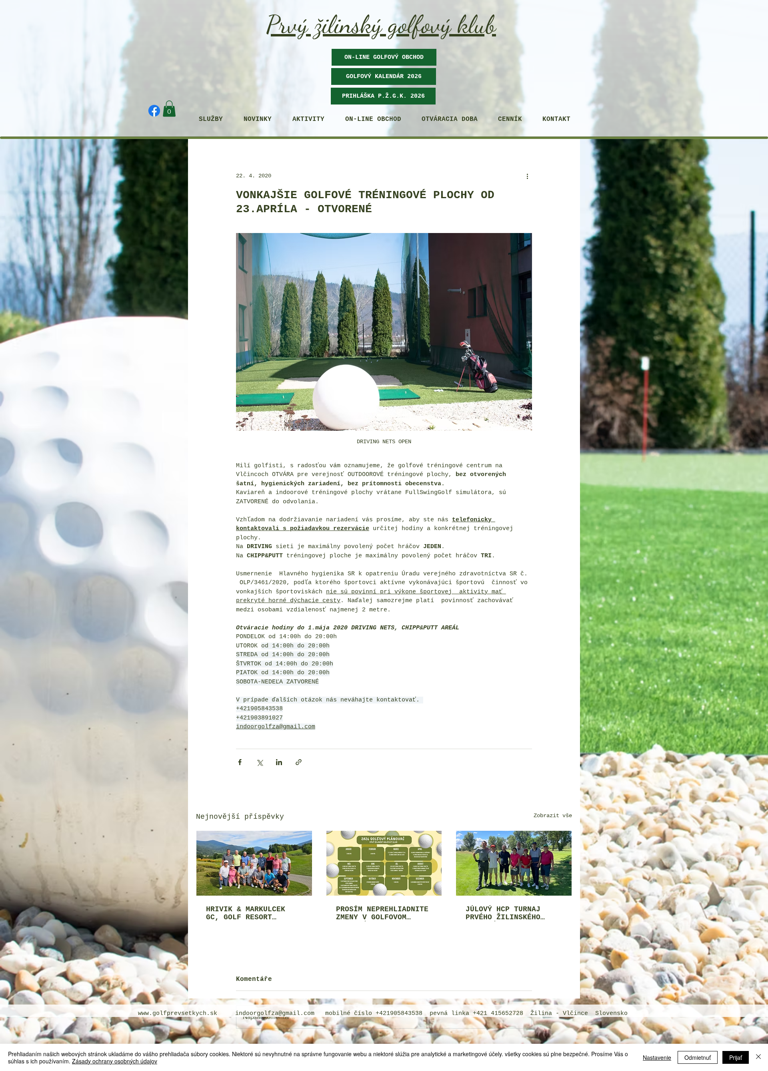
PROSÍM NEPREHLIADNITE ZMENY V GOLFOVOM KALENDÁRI (382, 913)
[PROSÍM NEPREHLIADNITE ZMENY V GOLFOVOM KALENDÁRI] (384, 863)
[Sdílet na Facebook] (240, 762)
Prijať (735, 1057)
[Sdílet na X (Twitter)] (259, 762)
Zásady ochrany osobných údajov (114, 1061)
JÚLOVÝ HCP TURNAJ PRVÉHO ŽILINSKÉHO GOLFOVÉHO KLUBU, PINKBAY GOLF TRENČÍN (510, 913)
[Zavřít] (758, 1057)
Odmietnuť (697, 1057)
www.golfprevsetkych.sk (177, 1013)
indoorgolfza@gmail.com (274, 1013)
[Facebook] (154, 111)
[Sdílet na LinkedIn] (279, 762)
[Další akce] (527, 176)
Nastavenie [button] (657, 1057)
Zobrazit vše (553, 815)
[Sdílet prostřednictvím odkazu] (298, 762)
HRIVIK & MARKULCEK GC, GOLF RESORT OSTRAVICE (245, 913)
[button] (383, 76)
